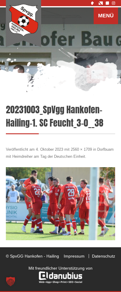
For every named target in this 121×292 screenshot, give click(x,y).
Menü (106, 16)
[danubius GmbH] (60, 282)
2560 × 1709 (81, 149)
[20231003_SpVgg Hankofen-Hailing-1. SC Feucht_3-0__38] (60, 203)
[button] (10, 281)
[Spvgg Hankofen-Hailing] (23, 24)
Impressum (74, 256)
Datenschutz (103, 256)
